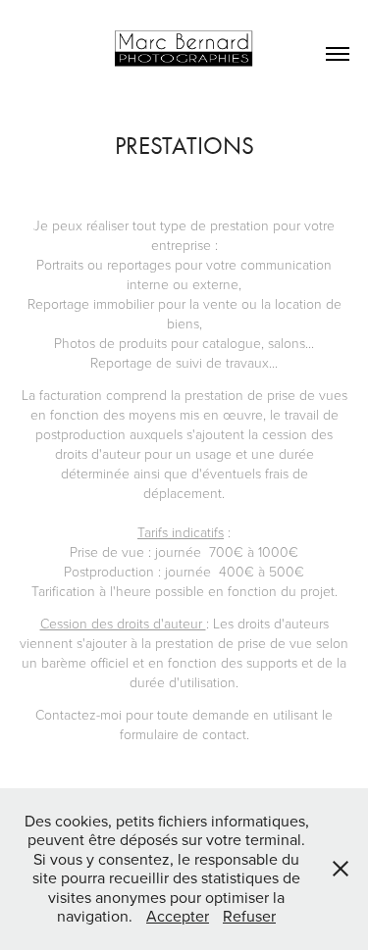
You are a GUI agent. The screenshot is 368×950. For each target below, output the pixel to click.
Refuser (249, 915)
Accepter (177, 915)
